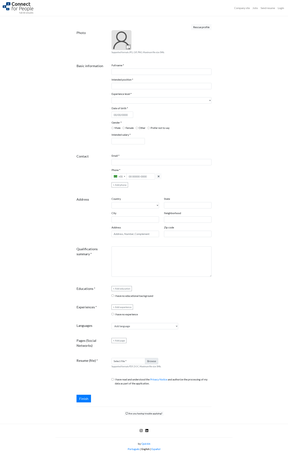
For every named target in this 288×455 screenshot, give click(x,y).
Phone (116, 169)
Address (116, 227)
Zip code (169, 227)
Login (281, 7)
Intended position (122, 79)
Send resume (268, 7)
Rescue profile (201, 27)
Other (142, 127)
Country (116, 198)
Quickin (145, 443)
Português (134, 449)
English (145, 449)
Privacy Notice (158, 379)
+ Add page (119, 340)
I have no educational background (134, 295)
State (167, 198)
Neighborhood (172, 213)
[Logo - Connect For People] (18, 8)
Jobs (255, 7)
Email (116, 155)
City (114, 213)
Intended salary (121, 134)
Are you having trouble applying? (145, 413)
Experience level (122, 93)
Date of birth (120, 108)
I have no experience (126, 314)
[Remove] (159, 176)
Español (155, 449)
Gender (117, 122)
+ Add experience (122, 307)
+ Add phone (119, 184)
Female (130, 127)
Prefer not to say (160, 127)
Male (117, 127)
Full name (118, 65)
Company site (242, 7)
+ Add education (121, 288)
